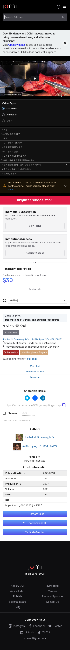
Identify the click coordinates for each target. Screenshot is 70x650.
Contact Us (52, 601)
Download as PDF (37, 523)
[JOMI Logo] (9, 7)
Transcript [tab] (35, 377)
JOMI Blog (53, 585)
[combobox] (32, 17)
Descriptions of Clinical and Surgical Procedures (32, 319)
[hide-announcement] (65, 43)
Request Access (35, 252)
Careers (52, 591)
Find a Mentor (37, 532)
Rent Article (35, 289)
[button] (35, 78)
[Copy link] (64, 405)
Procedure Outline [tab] (35, 371)
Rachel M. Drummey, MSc (40, 437)
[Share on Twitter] (27, 398)
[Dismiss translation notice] (65, 186)
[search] (63, 17)
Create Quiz (37, 514)
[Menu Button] (64, 6)
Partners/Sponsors (52, 596)
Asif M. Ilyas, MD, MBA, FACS (39, 446)
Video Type (9, 103)
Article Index (17, 591)
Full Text (32, 358)
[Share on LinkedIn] (42, 398)
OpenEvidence (17, 44)
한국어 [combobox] (14, 300)
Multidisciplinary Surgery (34, 352)
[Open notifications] (58, 6)
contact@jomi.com (35, 638)
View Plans (35, 225)
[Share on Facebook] (35, 398)
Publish (17, 596)
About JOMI (17, 585)
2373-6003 (38, 573)
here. (11, 189)
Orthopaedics (11, 352)
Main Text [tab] (35, 366)
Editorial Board (17, 601)
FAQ (17, 607)
